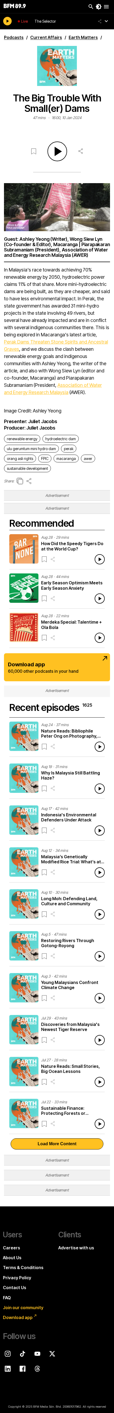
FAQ (7, 1297)
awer (88, 458)
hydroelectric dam (60, 438)
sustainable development (27, 468)
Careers (11, 1247)
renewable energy (22, 438)
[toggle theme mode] (98, 6)
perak (68, 448)
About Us (12, 1257)
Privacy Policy (17, 1277)
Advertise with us (76, 1247)
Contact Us (14, 1287)
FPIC (45, 458)
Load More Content (57, 1144)
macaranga (66, 458)
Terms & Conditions (23, 1267)
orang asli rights (20, 458)
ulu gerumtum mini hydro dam (31, 448)
